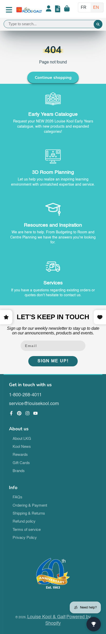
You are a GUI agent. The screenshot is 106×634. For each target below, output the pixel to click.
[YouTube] (35, 413)
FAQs (17, 497)
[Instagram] (27, 413)
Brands (19, 471)
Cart (67, 9)
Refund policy (24, 522)
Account (49, 9)
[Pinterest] (19, 413)
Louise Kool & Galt (46, 617)
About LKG (22, 439)
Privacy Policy (25, 538)
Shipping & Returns (29, 514)
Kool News (22, 447)
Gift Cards (21, 463)
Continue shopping (53, 77)
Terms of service (27, 530)
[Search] (98, 24)
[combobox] (53, 24)
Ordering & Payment (30, 506)
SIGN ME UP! (53, 361)
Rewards (20, 455)
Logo (29, 10)
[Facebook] (11, 413)
